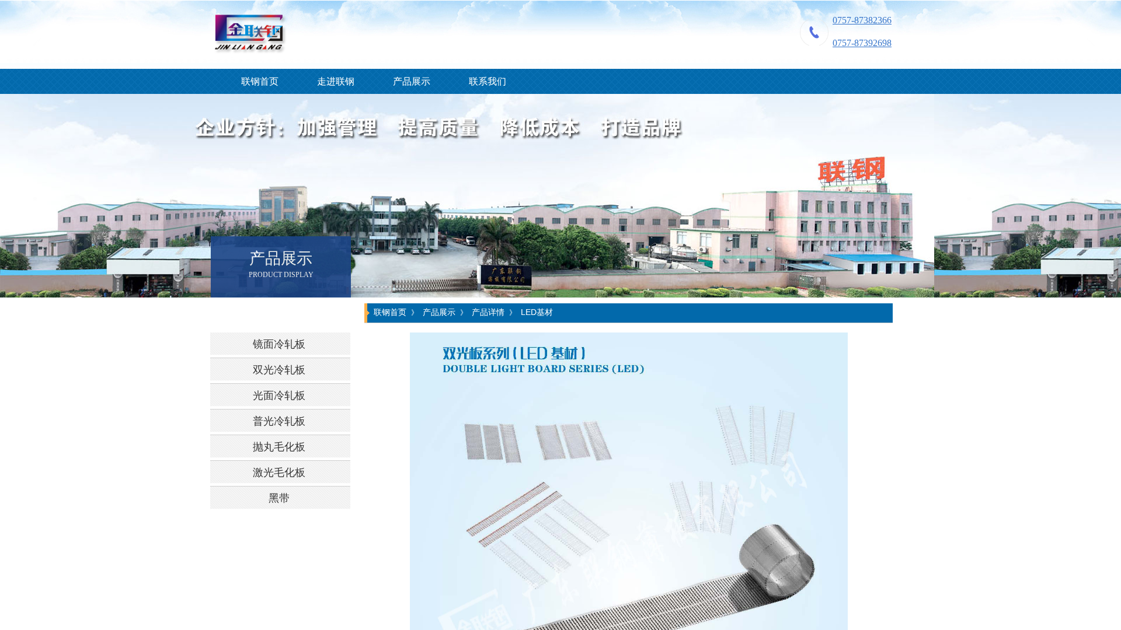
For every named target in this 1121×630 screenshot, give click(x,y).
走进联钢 (335, 81)
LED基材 (537, 312)
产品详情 (488, 312)
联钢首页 (259, 81)
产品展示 (411, 81)
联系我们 (487, 81)
